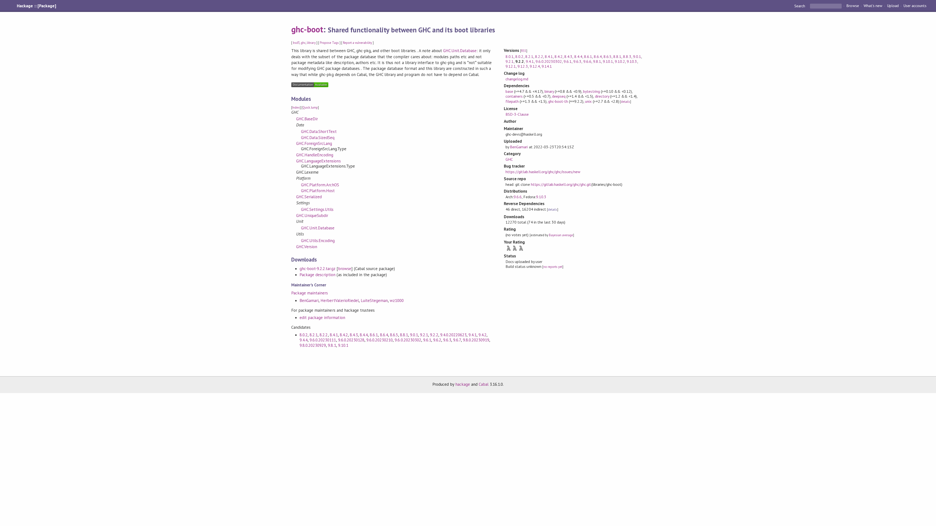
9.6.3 (447, 340)
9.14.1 (547, 66)
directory (602, 96)
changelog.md (517, 78)
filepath (512, 101)
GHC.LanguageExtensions (318, 161)
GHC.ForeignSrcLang (314, 143)
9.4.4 (304, 340)
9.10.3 (632, 61)
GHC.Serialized (309, 196)
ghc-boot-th (558, 101)
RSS (523, 51)
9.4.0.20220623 (453, 335)
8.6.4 (384, 335)
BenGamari (309, 300)
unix (588, 101)
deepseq (559, 96)
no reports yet (552, 267)
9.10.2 (620, 61)
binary (549, 91)
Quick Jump (310, 107)
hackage (462, 384)
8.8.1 (404, 335)
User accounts (914, 5)
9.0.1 (414, 335)
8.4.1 (334, 335)
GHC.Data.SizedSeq (317, 137)
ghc (303, 43)
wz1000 (397, 300)
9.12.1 (511, 66)
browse (344, 268)
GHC (509, 159)
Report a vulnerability (357, 43)
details (625, 102)
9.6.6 (587, 61)
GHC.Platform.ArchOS (320, 185)
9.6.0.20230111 (323, 340)
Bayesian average (561, 235)
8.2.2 (324, 335)
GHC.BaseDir (307, 119)
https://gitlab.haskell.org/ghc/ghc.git (561, 184)
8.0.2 (304, 335)
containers (514, 96)
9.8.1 (332, 345)
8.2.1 (314, 335)
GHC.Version (306, 246)
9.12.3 (522, 66)
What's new (873, 5)
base (509, 91)
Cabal (483, 384)
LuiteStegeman (374, 300)
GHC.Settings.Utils (317, 209)
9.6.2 (437, 340)
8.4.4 (364, 335)
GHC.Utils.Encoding (318, 240)
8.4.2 (344, 335)
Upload (893, 5)
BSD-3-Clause (517, 114)
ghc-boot (307, 29)
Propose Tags (329, 43)
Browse (852, 5)
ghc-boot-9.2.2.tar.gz (317, 268)
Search (800, 5)
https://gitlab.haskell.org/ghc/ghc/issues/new (543, 171)
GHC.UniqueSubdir (312, 215)
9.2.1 (424, 335)
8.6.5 (394, 335)
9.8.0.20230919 (476, 340)
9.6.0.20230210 (379, 340)
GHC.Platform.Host (318, 190)
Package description (317, 274)
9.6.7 (457, 340)
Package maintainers (309, 293)
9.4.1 (472, 335)
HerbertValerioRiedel (340, 300)
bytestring (591, 91)
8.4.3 (354, 335)
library (311, 43)
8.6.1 (374, 335)
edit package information (322, 317)
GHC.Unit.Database (460, 50)
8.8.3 (627, 56)
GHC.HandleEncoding (314, 155)
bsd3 (296, 43)
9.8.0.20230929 (313, 345)
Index (296, 107)
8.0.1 (510, 56)
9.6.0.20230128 (351, 340)
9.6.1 (427, 340)
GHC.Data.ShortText (319, 131)
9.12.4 (535, 66)
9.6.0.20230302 (408, 340)
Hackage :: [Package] (36, 6)
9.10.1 (343, 345)
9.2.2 (434, 335)
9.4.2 (482, 335)
